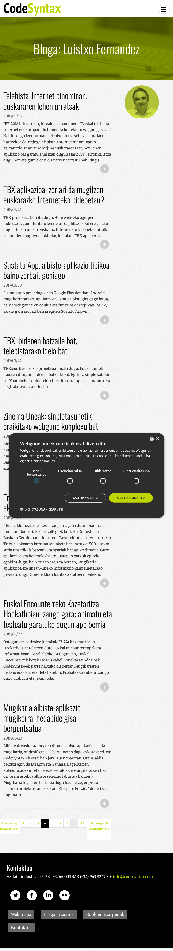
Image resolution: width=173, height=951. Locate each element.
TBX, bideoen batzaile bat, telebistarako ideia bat (40, 345)
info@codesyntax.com (133, 876)
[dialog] (86, 475)
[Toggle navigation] (164, 9)
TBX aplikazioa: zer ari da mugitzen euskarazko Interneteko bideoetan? (53, 194)
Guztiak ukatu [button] (85, 498)
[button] (41, 509)
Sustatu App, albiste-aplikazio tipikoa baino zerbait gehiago (56, 270)
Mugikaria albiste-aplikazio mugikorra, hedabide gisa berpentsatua (42, 717)
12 (82, 823)
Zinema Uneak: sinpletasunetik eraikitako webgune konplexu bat (50, 420)
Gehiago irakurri (43, 461)
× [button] (157, 438)
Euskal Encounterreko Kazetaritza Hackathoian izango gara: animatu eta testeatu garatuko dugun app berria (57, 613)
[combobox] (152, 439)
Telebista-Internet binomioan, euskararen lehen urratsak (45, 100)
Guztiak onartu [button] (131, 498)
